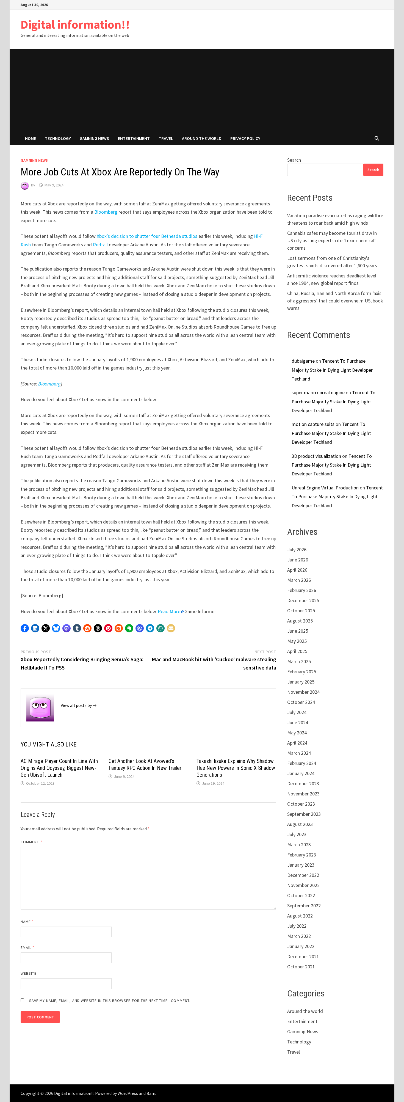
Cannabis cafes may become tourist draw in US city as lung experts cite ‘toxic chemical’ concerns (332, 240)
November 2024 (303, 692)
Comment (31, 841)
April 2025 (297, 651)
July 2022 (296, 926)
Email (28, 947)
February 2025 (301, 671)
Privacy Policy (245, 138)
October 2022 (301, 895)
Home (30, 138)
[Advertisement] (202, 90)
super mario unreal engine (318, 392)
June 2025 (297, 631)
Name (27, 921)
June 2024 (297, 722)
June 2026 (297, 559)
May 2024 (297, 732)
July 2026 (296, 549)
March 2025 (299, 661)
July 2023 (296, 834)
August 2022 (300, 916)
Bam (150, 1093)
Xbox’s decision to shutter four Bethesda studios (147, 236)
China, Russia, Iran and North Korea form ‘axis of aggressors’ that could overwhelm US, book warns (335, 300)
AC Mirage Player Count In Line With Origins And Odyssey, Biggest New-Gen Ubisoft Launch (59, 768)
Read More (169, 611)
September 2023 (304, 814)
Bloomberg (105, 212)
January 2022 (300, 946)
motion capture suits (313, 424)
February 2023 (301, 855)
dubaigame (303, 361)
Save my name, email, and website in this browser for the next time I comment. (109, 1000)
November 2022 (303, 885)
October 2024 (301, 702)
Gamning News (94, 138)
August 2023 (300, 824)
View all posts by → (79, 705)
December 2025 (303, 600)
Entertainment (134, 138)
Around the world (202, 138)
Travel (166, 138)
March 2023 (299, 844)
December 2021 (303, 956)
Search (294, 160)
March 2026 (299, 580)
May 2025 (297, 641)
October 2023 (301, 804)
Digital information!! (75, 24)
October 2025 (301, 610)
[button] (25, 628)
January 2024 (300, 773)
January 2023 (300, 865)
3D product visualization (316, 456)
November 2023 (303, 793)
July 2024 (296, 712)
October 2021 (301, 966)
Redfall (100, 244)
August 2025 (300, 621)
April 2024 (297, 743)
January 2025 (300, 682)
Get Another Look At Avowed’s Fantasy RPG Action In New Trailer (145, 764)
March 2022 (299, 936)
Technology (58, 138)
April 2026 (297, 570)
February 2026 (301, 590)
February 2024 (301, 763)
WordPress (128, 1093)
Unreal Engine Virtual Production (325, 487)
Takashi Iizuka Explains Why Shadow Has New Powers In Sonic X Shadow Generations (236, 768)
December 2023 (303, 783)
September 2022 (304, 905)
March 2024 (299, 753)
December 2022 (303, 875)
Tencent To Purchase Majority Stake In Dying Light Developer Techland (332, 370)
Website (29, 973)
